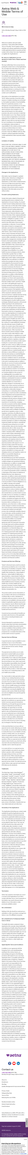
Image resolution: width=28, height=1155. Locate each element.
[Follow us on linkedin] (18, 1063)
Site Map (4, 1084)
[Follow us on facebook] (9, 1063)
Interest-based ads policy (8, 1104)
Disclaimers (5, 1082)
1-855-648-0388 (6, 35)
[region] (14, 1146)
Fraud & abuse (6, 1106)
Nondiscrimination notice (8, 1102)
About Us (4, 1080)
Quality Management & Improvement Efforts (13, 1086)
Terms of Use (5, 1095)
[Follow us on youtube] (14, 1063)
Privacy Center (5, 1091)
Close (25, 1139)
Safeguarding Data (7, 1093)
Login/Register (5, 2)
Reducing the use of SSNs (9, 1097)
